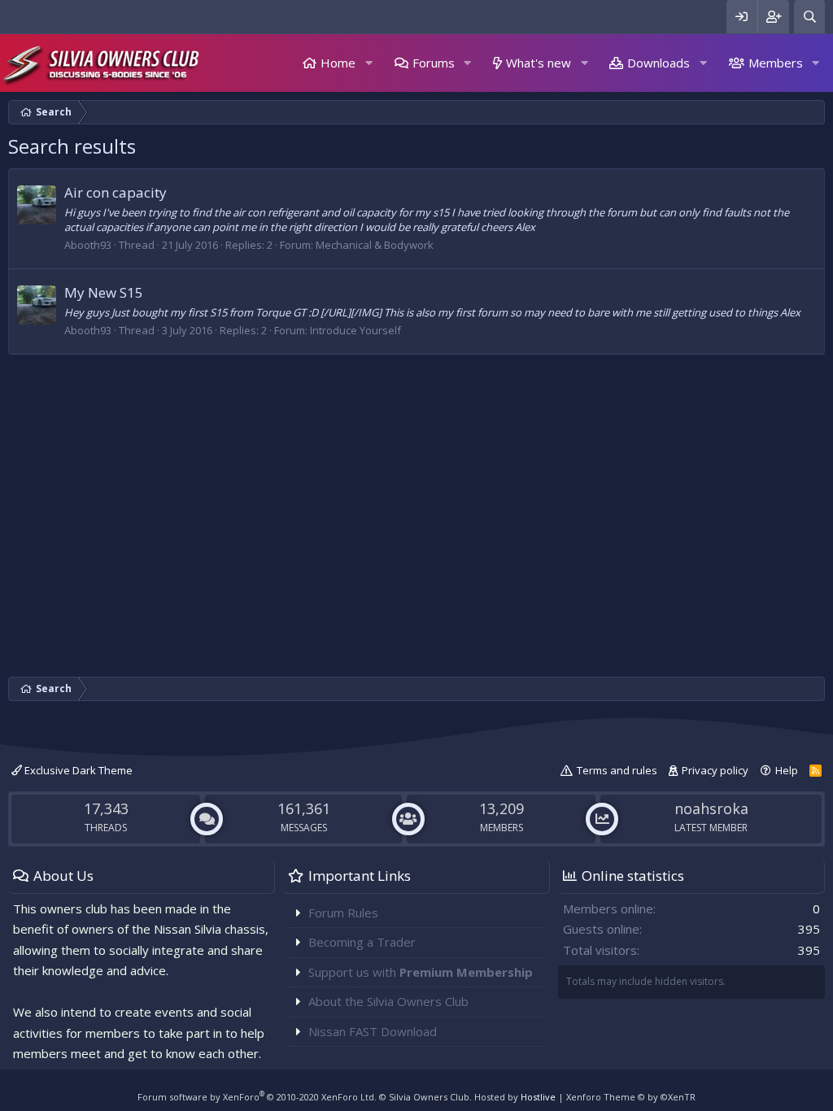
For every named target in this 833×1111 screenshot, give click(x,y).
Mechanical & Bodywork (375, 244)
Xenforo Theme (631, 1097)
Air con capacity (115, 192)
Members (775, 62)
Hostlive (538, 1097)
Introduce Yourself (355, 330)
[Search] (809, 16)
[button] (368, 63)
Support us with (420, 972)
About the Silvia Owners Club (388, 1001)
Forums (433, 62)
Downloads (658, 62)
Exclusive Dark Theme (77, 770)
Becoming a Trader (362, 942)
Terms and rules (617, 770)
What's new (538, 62)
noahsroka (711, 808)
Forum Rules (343, 912)
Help (786, 770)
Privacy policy (715, 770)
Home (338, 62)
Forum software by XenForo (257, 1097)
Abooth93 (87, 244)
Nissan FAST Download (372, 1031)
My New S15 (103, 292)
